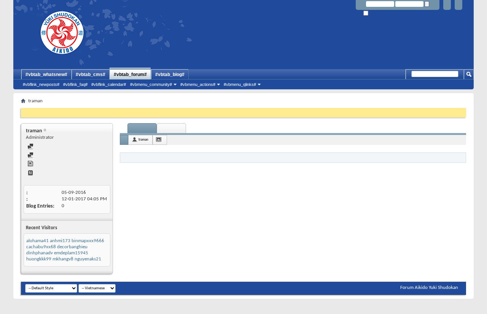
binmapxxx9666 (88, 240)
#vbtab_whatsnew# (46, 74)
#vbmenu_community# (151, 84)
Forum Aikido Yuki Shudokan (429, 287)
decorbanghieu (72, 246)
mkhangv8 (63, 259)
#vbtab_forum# (130, 74)
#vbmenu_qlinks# (240, 84)
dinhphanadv (39, 253)
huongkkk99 (38, 259)
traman (143, 139)
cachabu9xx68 (41, 246)
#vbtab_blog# (170, 74)
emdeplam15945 (71, 253)
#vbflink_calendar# (108, 84)
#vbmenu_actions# (197, 84)
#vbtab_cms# (90, 74)
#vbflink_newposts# (41, 84)
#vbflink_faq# (75, 84)
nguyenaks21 (88, 259)
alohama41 (37, 240)
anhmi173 (60, 240)
